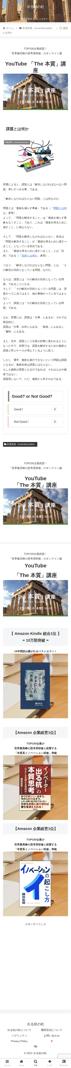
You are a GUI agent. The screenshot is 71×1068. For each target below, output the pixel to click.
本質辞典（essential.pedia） (21, 444)
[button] (63, 602)
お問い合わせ (52, 1035)
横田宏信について (51, 1029)
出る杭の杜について (19, 1029)
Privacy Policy (19, 1041)
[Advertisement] (35, 962)
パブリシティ (19, 1035)
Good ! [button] (35, 409)
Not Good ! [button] (35, 421)
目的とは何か (29, 255)
